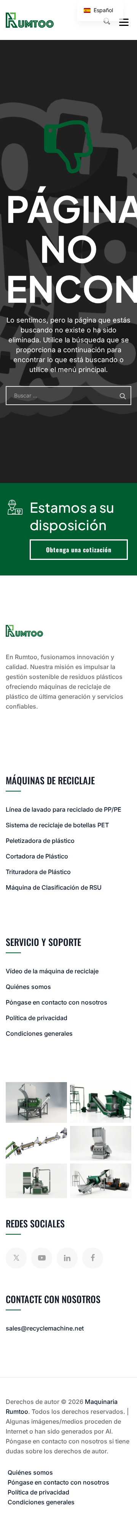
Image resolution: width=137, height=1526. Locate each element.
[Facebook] (92, 1258)
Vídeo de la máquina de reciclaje (52, 971)
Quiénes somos (28, 986)
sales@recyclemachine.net (45, 1328)
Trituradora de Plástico (38, 872)
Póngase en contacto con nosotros (56, 1002)
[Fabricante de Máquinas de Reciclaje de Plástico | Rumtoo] (30, 20)
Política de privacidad (36, 1018)
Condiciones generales (39, 1033)
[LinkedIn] (67, 1258)
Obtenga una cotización (79, 549)
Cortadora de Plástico (37, 856)
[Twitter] (16, 1258)
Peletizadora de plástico (40, 840)
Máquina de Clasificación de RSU (54, 887)
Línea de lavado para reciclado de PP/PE (63, 809)
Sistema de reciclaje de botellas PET (57, 825)
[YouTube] (41, 1258)
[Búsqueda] (106, 21)
